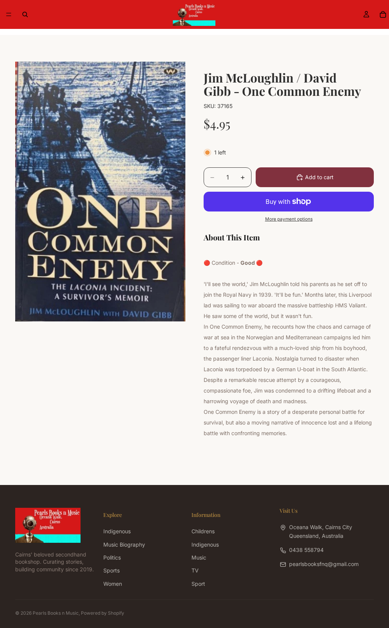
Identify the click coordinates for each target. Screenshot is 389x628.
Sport (198, 583)
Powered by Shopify (102, 613)
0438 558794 (306, 550)
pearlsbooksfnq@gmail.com (324, 564)
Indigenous (117, 531)
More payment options (289, 219)
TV (195, 570)
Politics (112, 557)
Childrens (203, 531)
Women (112, 583)
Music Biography (124, 544)
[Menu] (8, 14)
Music (198, 557)
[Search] (25, 14)
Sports (111, 570)
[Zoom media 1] (100, 191)
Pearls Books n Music (56, 613)
